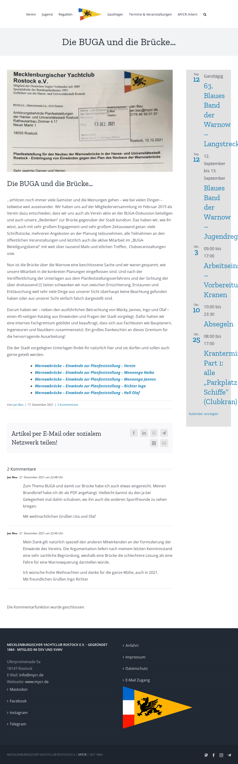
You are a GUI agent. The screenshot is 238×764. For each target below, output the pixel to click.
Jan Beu (18, 404)
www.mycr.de (37, 681)
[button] (204, 14)
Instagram (19, 712)
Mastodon (19, 689)
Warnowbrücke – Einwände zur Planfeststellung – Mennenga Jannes (95, 379)
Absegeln (218, 323)
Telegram (18, 724)
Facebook (18, 701)
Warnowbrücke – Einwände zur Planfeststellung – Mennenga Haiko (94, 372)
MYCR (82, 754)
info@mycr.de (31, 675)
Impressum (135, 657)
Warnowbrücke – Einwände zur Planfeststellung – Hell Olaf (87, 392)
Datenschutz (137, 668)
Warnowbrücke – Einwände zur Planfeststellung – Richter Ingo (90, 386)
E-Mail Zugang (138, 680)
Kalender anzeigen (203, 414)
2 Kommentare (67, 404)
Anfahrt (132, 645)
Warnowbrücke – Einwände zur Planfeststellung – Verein (86, 365)
